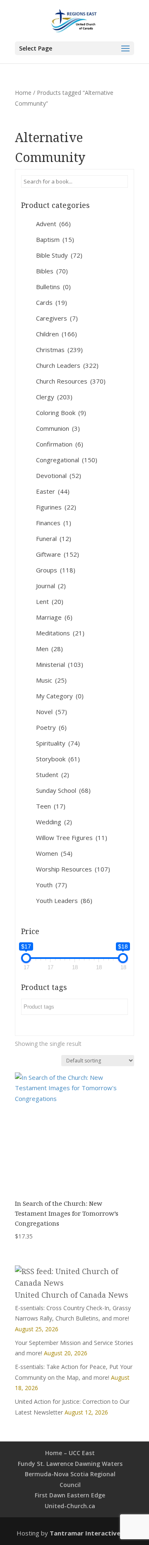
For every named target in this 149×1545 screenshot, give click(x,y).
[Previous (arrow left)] (14, 772)
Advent (53, 224)
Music (51, 680)
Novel (51, 711)
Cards (51, 302)
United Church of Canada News (71, 1295)
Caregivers (57, 318)
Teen (50, 806)
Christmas (59, 349)
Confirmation (59, 444)
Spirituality (58, 743)
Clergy (54, 397)
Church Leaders (67, 365)
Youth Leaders (64, 900)
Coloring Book (61, 412)
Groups (55, 570)
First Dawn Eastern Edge (70, 1495)
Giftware (57, 554)
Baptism (55, 239)
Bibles (52, 271)
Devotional (58, 475)
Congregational (66, 460)
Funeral (53, 538)
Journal (51, 586)
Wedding (54, 822)
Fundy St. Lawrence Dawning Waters (70, 1464)
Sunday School (63, 790)
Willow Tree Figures (71, 837)
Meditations (60, 633)
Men (49, 649)
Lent (49, 601)
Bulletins (53, 286)
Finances (53, 523)
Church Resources (71, 381)
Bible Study (59, 255)
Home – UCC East (70, 1453)
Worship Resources (73, 869)
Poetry (51, 727)
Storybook (58, 759)
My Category (60, 696)
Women (54, 853)
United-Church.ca (70, 1506)
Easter (53, 491)
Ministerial (59, 664)
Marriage (54, 617)
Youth (51, 885)
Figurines (56, 507)
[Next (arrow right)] (134, 772)
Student (52, 774)
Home (23, 93)
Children (56, 334)
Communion (58, 428)
